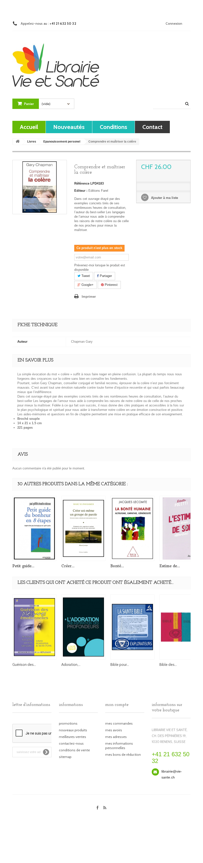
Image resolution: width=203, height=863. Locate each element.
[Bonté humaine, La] (132, 528)
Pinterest (111, 285)
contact (152, 126)
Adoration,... (70, 664)
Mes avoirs (113, 730)
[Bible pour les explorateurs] (132, 627)
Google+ (87, 285)
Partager (105, 276)
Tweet (85, 276)
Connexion (174, 23)
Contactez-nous (71, 743)
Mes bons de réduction (123, 754)
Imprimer (89, 296)
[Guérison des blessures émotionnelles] (34, 627)
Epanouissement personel (61, 141)
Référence (81, 183)
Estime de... (169, 566)
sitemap (65, 757)
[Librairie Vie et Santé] (55, 61)
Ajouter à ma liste (164, 198)
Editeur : (80, 190)
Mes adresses (116, 737)
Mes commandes (119, 723)
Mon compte (116, 705)
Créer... (68, 566)
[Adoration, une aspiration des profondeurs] (83, 627)
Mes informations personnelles (119, 745)
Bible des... (168, 664)
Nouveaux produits (73, 730)
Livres (31, 141)
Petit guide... (23, 566)
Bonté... (117, 566)
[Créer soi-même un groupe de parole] (83, 528)
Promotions (68, 723)
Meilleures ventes (72, 737)
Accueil (29, 126)
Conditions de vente (74, 750)
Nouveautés (69, 126)
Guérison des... (24, 664)
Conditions (113, 126)
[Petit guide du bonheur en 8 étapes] (34, 528)
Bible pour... (119, 664)
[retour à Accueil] (17, 142)
